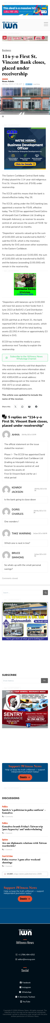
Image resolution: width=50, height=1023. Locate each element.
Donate (23, 777)
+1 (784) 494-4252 (26, 954)
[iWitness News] (25, 932)
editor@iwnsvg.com (26, 959)
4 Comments (8, 817)
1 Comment (8, 833)
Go (44, 680)
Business (6, 50)
